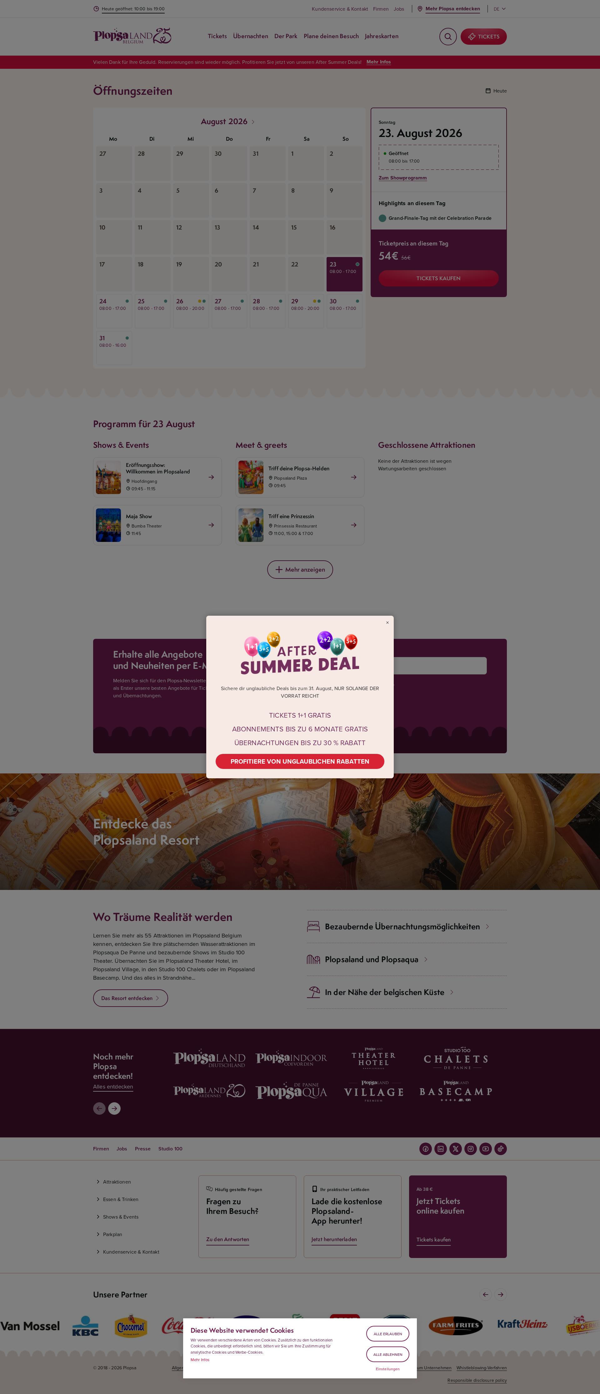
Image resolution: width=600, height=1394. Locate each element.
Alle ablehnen (387, 1354)
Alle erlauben (388, 1333)
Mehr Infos (200, 1359)
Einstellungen (388, 1369)
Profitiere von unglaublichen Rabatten (300, 761)
